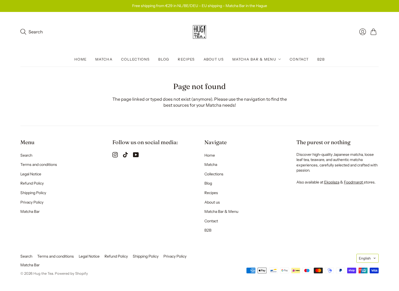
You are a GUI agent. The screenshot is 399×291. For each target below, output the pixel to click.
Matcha (103, 59)
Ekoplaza (331, 182)
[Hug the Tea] (199, 32)
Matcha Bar (30, 211)
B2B (321, 59)
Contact (299, 59)
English (365, 258)
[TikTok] (125, 156)
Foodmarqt (354, 182)
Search (26, 155)
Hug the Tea (43, 273)
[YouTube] (136, 156)
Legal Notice (30, 174)
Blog (163, 59)
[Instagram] (115, 156)
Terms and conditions (38, 164)
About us (214, 59)
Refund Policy (32, 183)
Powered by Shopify (71, 273)
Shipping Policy (33, 192)
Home (80, 59)
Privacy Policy (31, 202)
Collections (135, 59)
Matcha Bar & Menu (254, 59)
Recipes (186, 59)
